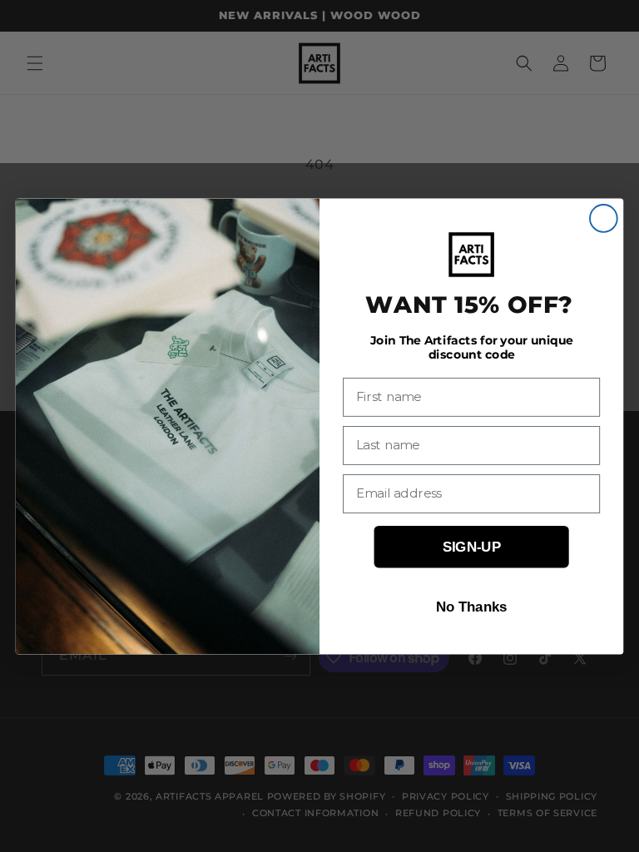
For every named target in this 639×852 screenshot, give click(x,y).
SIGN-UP (472, 546)
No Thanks (472, 606)
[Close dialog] (603, 218)
